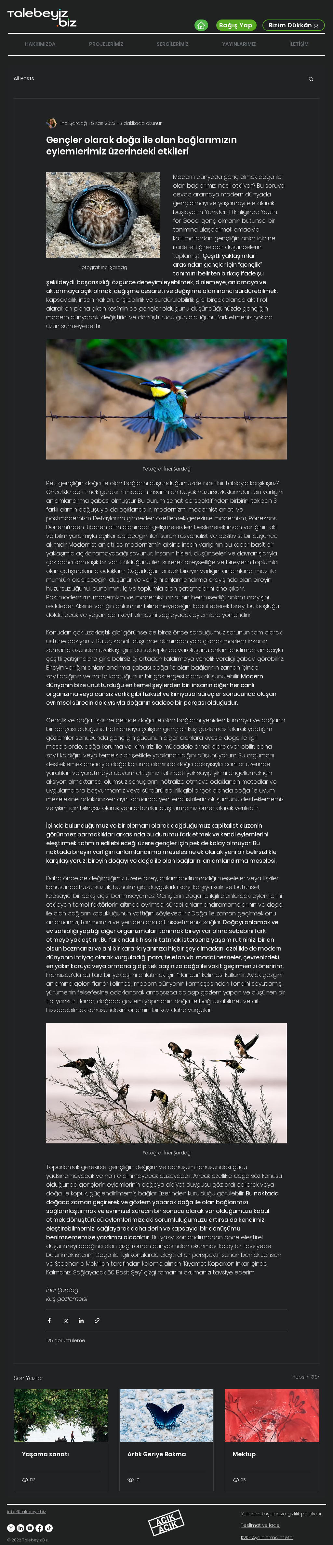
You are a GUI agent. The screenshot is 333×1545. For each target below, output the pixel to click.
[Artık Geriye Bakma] (167, 1415)
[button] (311, 78)
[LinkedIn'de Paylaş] (81, 1320)
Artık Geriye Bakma (156, 1454)
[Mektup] (272, 1415)
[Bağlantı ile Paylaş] (97, 1320)
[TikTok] (49, 1528)
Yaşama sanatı (45, 1454)
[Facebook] (39, 1528)
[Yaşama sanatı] (61, 1415)
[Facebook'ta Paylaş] (49, 1320)
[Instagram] (11, 1528)
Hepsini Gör (305, 1377)
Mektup (244, 1454)
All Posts (24, 78)
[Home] (201, 25)
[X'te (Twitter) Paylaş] (65, 1320)
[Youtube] (30, 1528)
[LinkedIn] (20, 1528)
